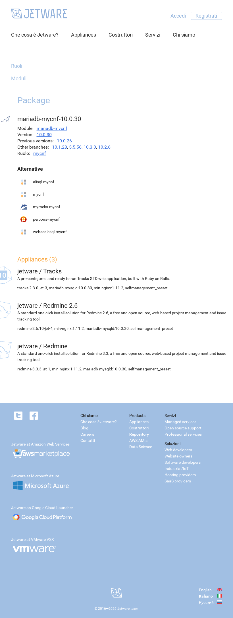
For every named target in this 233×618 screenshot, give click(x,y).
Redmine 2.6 (60, 305)
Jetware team (127, 609)
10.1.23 (59, 147)
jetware (27, 271)
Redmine (55, 346)
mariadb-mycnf (52, 128)
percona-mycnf (46, 219)
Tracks (52, 271)
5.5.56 (75, 147)
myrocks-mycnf (46, 206)
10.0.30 (44, 134)
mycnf (39, 153)
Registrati (206, 16)
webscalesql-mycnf (50, 231)
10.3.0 (90, 147)
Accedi (178, 16)
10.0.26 (64, 141)
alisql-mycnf (43, 182)
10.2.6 (104, 147)
